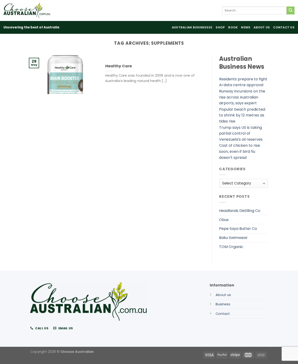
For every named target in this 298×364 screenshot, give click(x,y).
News (245, 27)
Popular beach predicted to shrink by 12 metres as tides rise (242, 115)
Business (223, 304)
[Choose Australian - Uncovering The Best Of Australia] (26, 10)
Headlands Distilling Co (239, 210)
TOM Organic (231, 246)
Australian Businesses (192, 27)
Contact (223, 313)
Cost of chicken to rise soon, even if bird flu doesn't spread (239, 151)
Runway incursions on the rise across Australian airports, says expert (242, 97)
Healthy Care (118, 66)
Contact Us (284, 27)
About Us (262, 27)
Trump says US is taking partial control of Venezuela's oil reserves (241, 133)
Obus (224, 219)
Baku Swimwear (233, 237)
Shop (220, 27)
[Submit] (291, 10)
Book (233, 27)
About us (223, 295)
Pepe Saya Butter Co (238, 228)
